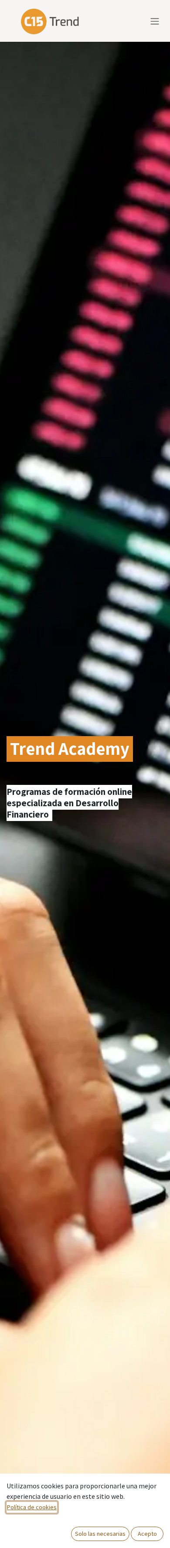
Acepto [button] (147, 1534)
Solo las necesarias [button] (100, 1534)
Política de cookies (32, 1507)
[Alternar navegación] (154, 21)
